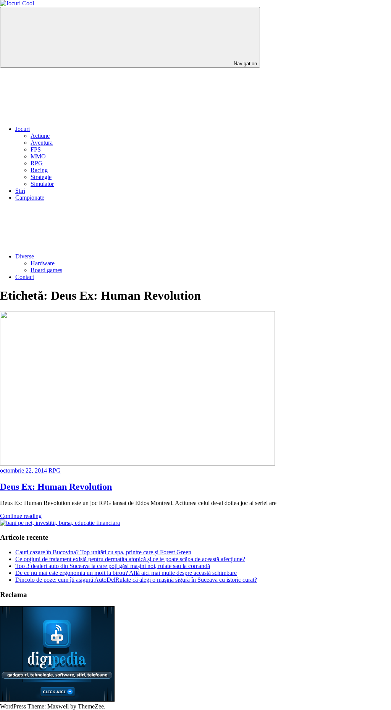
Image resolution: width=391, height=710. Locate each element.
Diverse (24, 256)
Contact (24, 277)
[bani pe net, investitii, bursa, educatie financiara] (60, 523)
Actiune (40, 135)
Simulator (42, 184)
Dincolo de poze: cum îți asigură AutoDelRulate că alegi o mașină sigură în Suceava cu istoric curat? (136, 579)
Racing (39, 170)
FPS (36, 149)
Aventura (42, 142)
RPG (37, 163)
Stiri (20, 190)
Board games (46, 270)
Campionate (29, 197)
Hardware (43, 263)
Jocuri (22, 129)
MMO (38, 156)
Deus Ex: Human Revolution (56, 487)
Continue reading (21, 516)
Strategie (41, 177)
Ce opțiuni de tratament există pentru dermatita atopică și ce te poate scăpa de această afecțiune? (130, 559)
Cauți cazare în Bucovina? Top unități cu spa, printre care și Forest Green (103, 552)
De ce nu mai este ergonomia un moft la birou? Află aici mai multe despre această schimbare (126, 573)
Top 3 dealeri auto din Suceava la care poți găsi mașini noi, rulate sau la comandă (112, 566)
